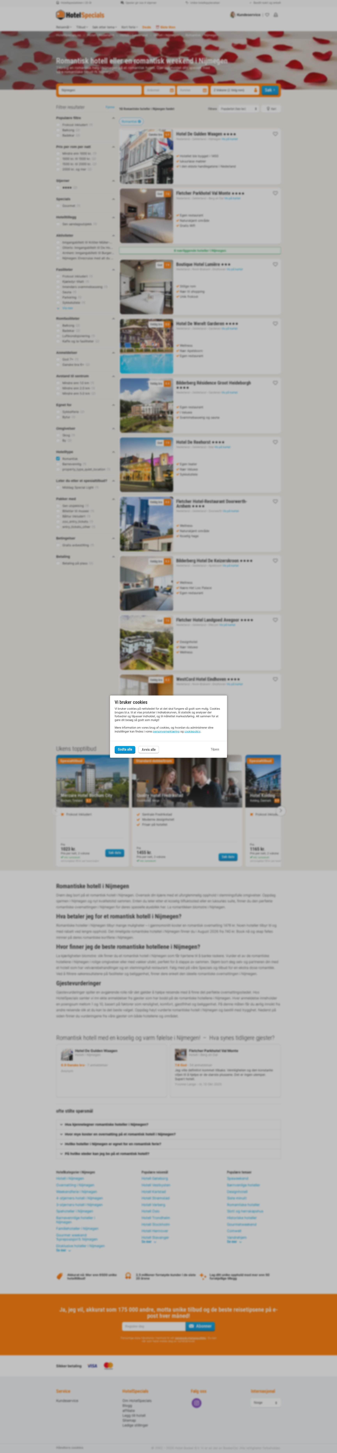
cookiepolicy (192, 731)
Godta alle (125, 749)
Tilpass (215, 749)
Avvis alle (149, 749)
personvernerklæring (166, 731)
